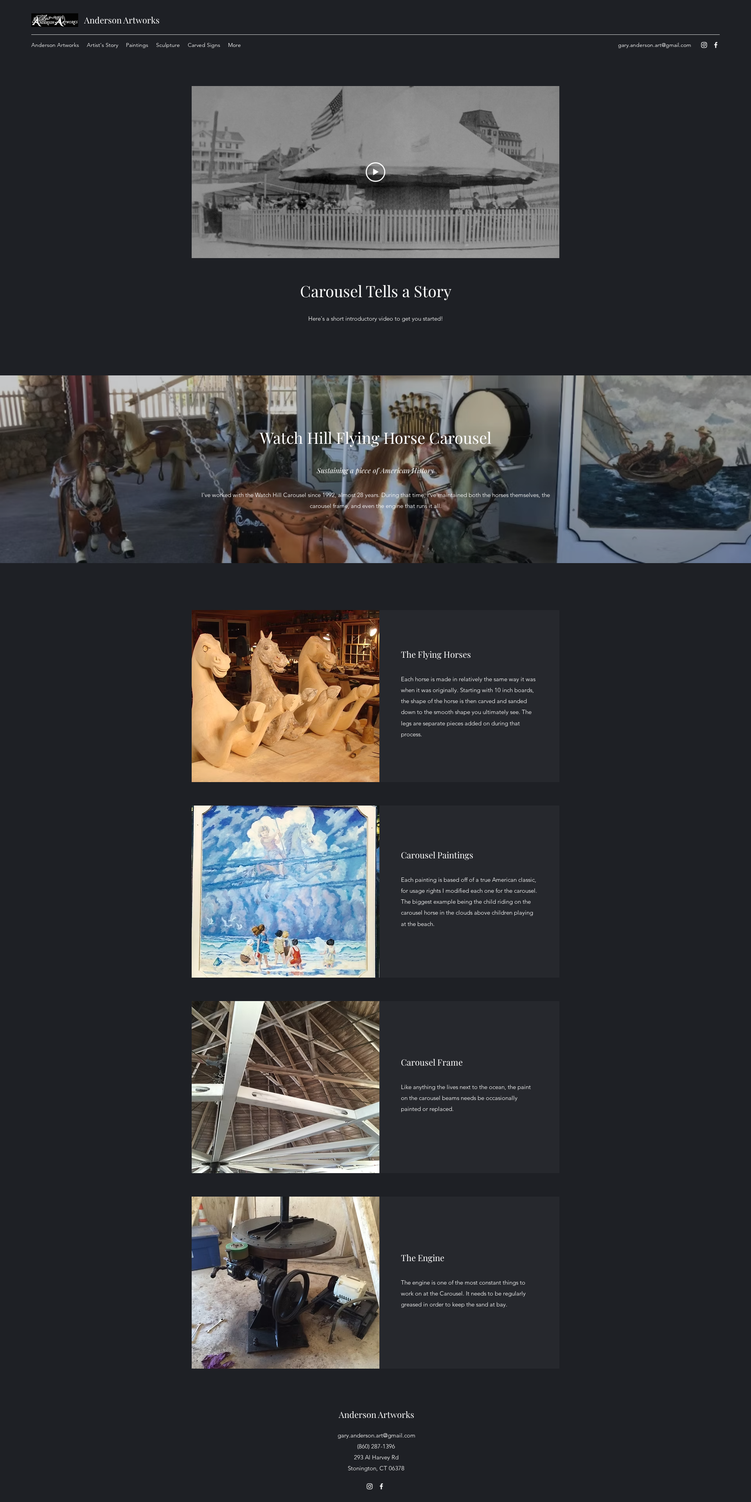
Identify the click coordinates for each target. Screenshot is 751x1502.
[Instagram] (704, 45)
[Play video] (375, 172)
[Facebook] (716, 45)
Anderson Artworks (122, 20)
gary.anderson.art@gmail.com (654, 44)
